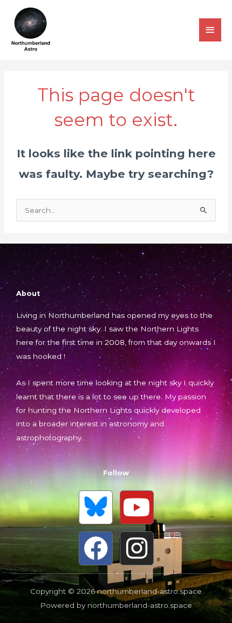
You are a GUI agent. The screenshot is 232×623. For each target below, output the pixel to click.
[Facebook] (96, 548)
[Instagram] (137, 548)
